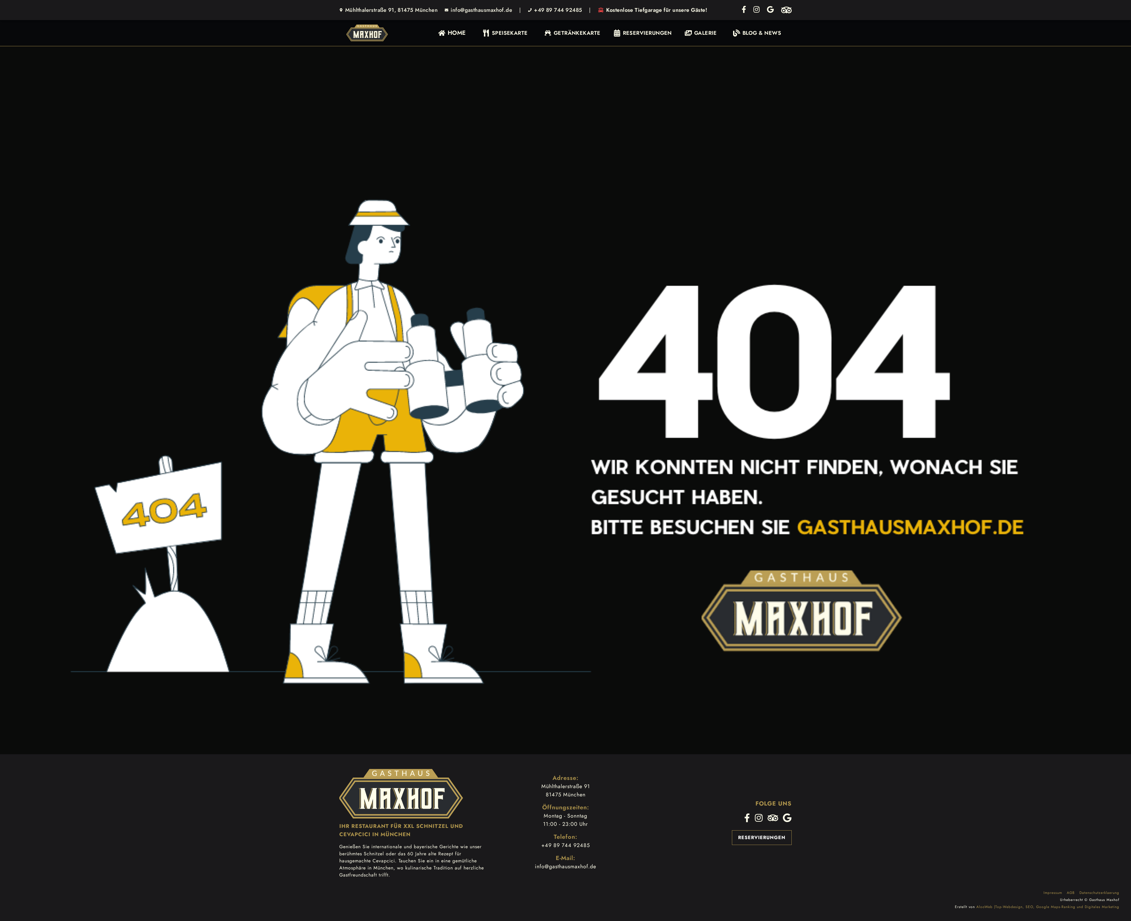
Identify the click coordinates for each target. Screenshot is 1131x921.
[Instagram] (756, 10)
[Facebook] (744, 10)
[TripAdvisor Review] (786, 10)
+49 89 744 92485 (558, 10)
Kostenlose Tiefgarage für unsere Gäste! (656, 10)
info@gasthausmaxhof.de (481, 10)
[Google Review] (770, 10)
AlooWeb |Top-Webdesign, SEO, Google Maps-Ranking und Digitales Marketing (1047, 907)
